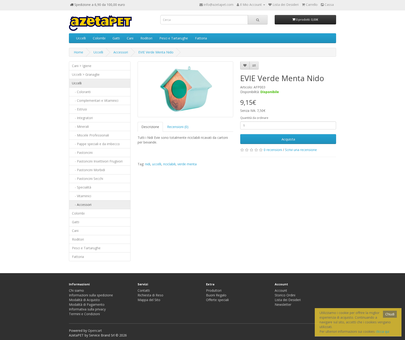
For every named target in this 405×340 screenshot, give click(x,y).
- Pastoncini (82, 152)
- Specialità (81, 187)
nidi (147, 164)
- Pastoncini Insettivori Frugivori (97, 161)
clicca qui (382, 331)
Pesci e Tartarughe (173, 38)
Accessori (120, 52)
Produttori (213, 290)
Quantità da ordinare (254, 118)
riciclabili (169, 164)
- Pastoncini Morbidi (88, 170)
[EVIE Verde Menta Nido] (185, 89)
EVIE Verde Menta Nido (155, 52)
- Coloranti (81, 92)
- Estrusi (79, 109)
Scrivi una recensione (301, 149)
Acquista (288, 139)
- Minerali (80, 126)
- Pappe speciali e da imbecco (96, 144)
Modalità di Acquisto (84, 300)
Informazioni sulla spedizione (91, 295)
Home (78, 52)
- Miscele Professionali (90, 135)
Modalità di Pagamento (87, 304)
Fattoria (201, 38)
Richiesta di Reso (150, 295)
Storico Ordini (285, 295)
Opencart (95, 330)
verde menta (187, 164)
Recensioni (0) (177, 127)
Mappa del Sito (149, 300)
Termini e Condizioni (84, 314)
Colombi (99, 38)
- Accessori (81, 204)
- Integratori (82, 118)
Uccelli (81, 38)
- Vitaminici (81, 196)
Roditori (146, 38)
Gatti (116, 38)
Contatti (144, 290)
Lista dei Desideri (288, 300)
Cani (130, 38)
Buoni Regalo (216, 295)
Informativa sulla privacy (87, 309)
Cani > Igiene (81, 66)
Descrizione (150, 127)
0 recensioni (273, 149)
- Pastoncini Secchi (87, 178)
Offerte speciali (217, 300)
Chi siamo (76, 290)
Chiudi (389, 314)
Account (281, 290)
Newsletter (283, 304)
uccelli (156, 164)
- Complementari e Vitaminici (95, 100)
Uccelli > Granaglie (86, 74)
